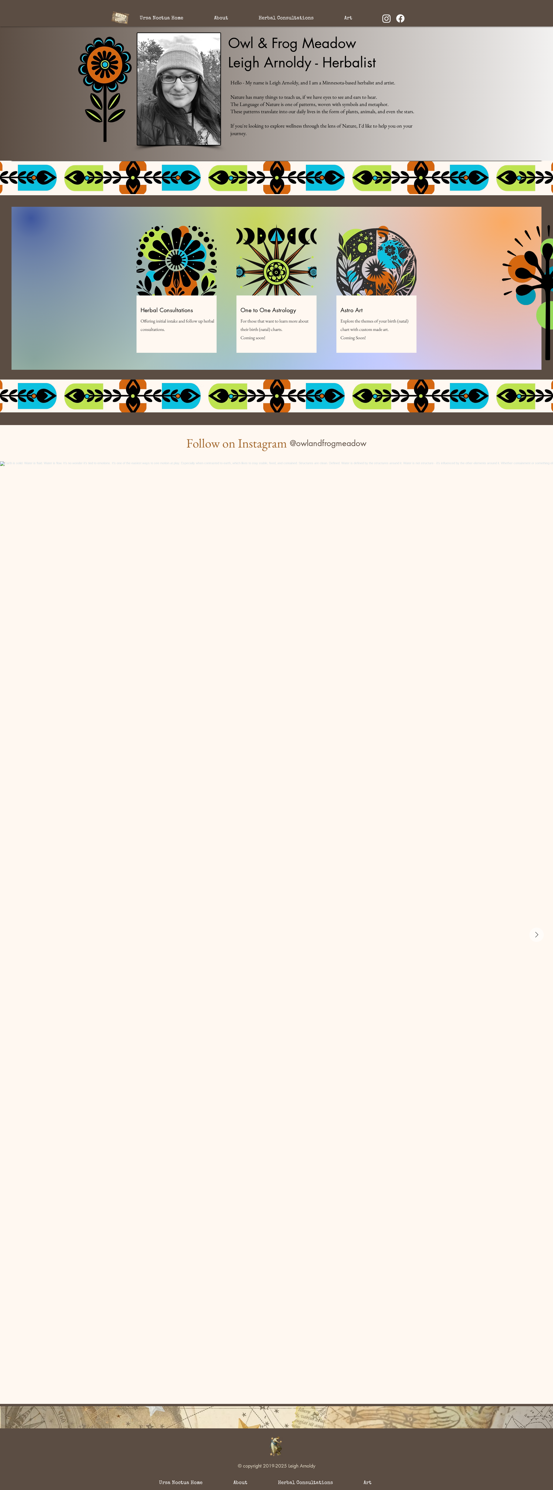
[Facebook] (400, 18)
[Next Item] (536, 935)
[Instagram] (386, 18)
